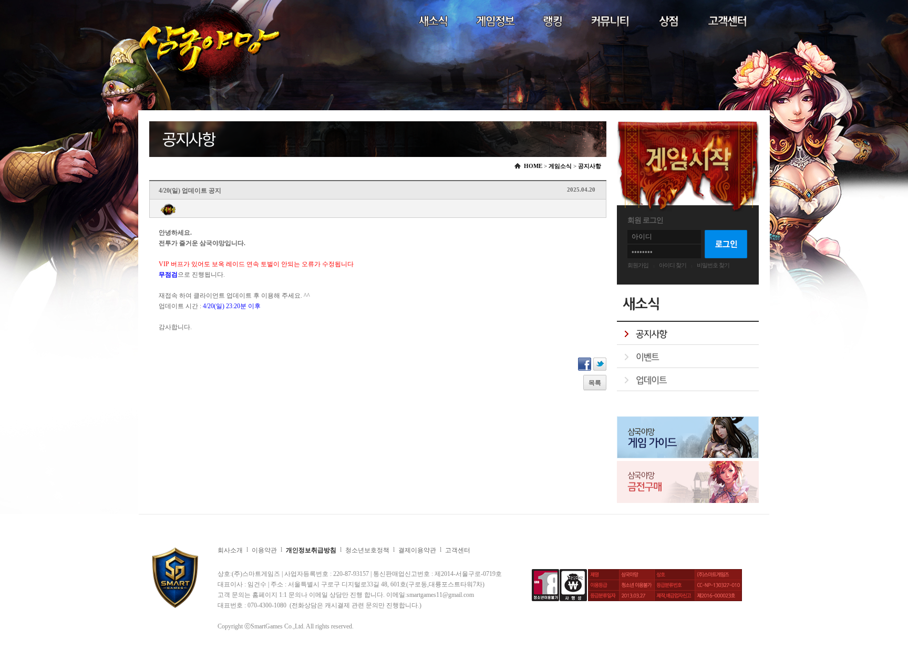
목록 (595, 382)
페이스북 (584, 364)
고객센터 (457, 550)
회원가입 (637, 265)
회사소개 (230, 550)
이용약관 (264, 550)
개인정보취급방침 (311, 550)
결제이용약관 (417, 550)
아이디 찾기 (672, 265)
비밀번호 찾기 (713, 265)
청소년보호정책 (367, 550)
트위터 (599, 364)
